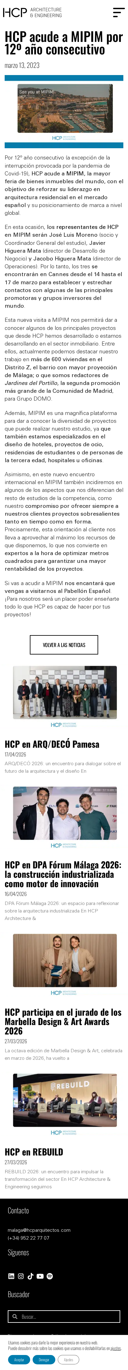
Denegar (44, 1359)
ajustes (116, 1348)
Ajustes (68, 1359)
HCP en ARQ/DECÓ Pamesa (52, 743)
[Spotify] (49, 1276)
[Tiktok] (30, 1276)
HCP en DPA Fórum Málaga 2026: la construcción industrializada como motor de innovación (63, 874)
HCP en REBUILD (34, 1151)
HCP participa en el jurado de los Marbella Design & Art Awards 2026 (63, 1021)
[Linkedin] (11, 1276)
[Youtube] (40, 1276)
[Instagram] (20, 1276)
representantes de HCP (87, 227)
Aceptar (19, 1359)
